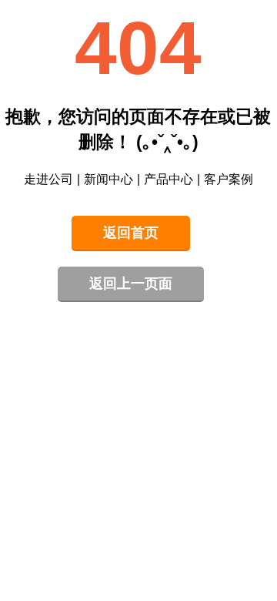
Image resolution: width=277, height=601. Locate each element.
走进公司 (48, 179)
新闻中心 (108, 179)
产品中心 (168, 179)
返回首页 (131, 232)
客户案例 (228, 179)
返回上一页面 (130, 283)
